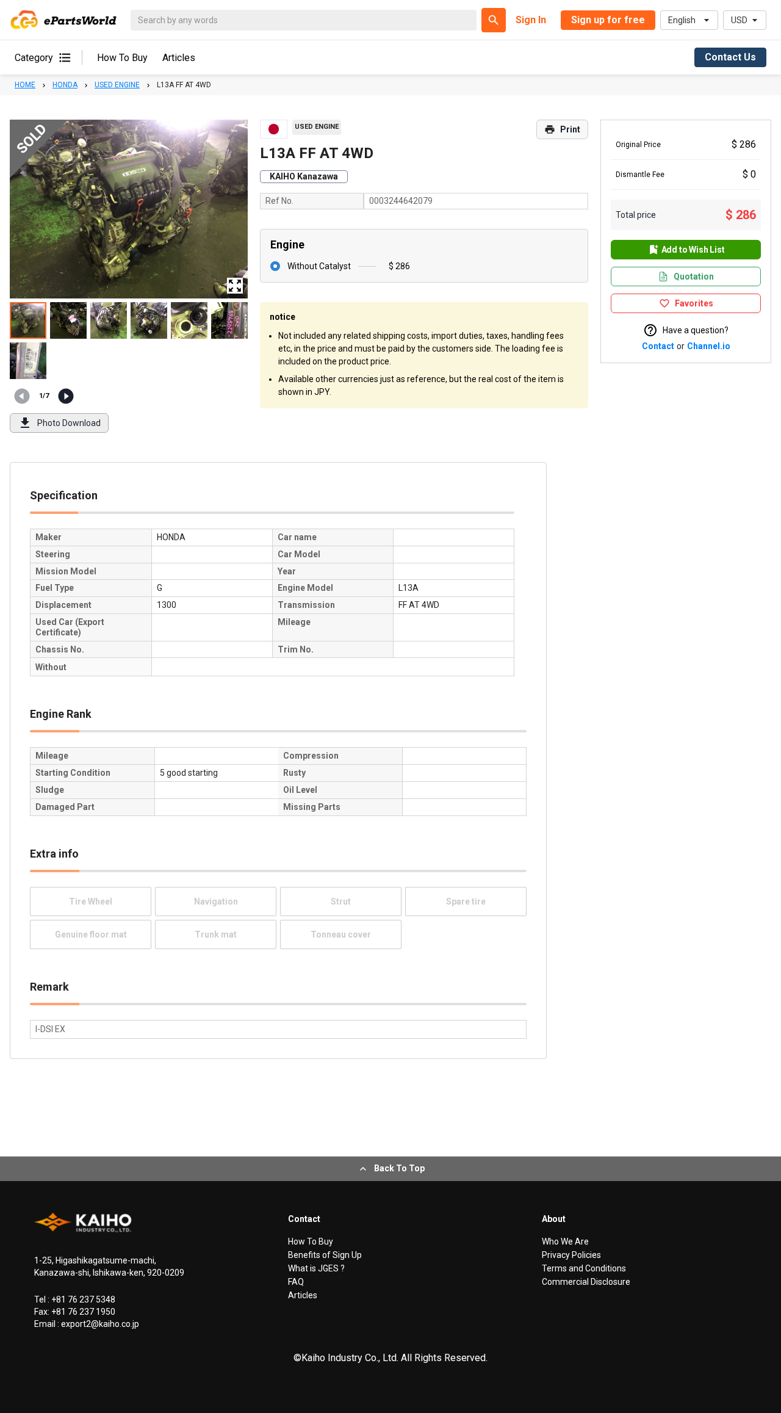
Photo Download (69, 423)
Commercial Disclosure (586, 1282)
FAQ (296, 1282)
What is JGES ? (316, 1268)
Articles (178, 57)
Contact (658, 346)
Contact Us (730, 57)
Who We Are (565, 1241)
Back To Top (399, 1168)
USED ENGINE (117, 85)
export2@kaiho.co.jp (99, 1324)
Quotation (694, 276)
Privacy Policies (571, 1255)
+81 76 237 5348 (82, 1299)
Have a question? (696, 330)
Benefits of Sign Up (325, 1255)
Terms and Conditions (584, 1268)
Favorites (694, 303)
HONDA (64, 85)
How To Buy (122, 57)
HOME (25, 85)
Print (570, 129)
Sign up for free (608, 20)
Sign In (531, 20)
